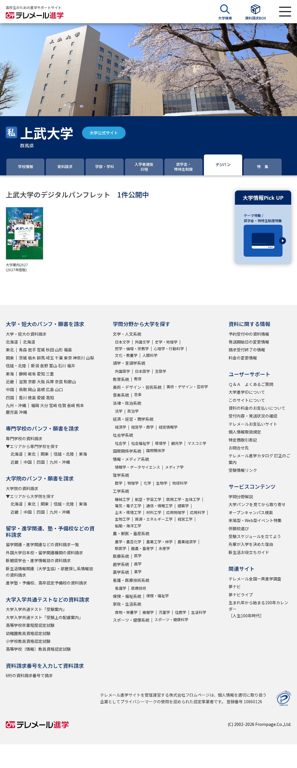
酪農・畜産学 (142, 548)
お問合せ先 (239, 448)
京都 (32, 381)
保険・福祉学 (157, 595)
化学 (147, 483)
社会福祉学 (140, 443)
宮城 (41, 349)
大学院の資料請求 (22, 488)
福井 (71, 365)
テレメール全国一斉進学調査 (255, 579)
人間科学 (149, 355)
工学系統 (121, 491)
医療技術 (138, 588)
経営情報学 (168, 427)
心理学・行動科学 (169, 348)
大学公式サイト (104, 133)
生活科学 (198, 612)
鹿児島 (12, 412)
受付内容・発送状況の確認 (253, 416)
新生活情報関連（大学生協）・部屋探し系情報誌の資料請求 (49, 572)
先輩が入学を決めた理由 (251, 544)
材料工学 (153, 512)
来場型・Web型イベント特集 (255, 520)
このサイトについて (247, 400)
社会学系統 (123, 435)
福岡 (35, 405)
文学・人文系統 (127, 334)
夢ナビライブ (241, 595)
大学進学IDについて (247, 392)
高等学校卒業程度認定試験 (30, 625)
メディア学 (174, 467)
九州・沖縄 (16, 405)
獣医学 (120, 548)
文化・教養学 (126, 355)
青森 (23, 349)
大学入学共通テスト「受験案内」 (36, 609)
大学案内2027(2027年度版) (17, 267)
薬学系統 (121, 572)
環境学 (160, 443)
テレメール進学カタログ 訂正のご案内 (259, 459)
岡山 (32, 389)
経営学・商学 (142, 427)
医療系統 (121, 556)
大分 (44, 405)
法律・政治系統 (127, 403)
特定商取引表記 (243, 440)
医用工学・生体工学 (183, 499)
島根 (41, 389)
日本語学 (142, 371)
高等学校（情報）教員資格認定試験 (38, 649)
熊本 (80, 405)
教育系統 (121, 379)
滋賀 (23, 381)
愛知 (41, 374)
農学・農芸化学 (128, 541)
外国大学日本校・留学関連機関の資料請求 (44, 552)
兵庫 (50, 381)
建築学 (183, 505)
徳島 (32, 397)
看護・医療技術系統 (131, 580)
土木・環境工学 (128, 512)
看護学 (120, 588)
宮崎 (53, 405)
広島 (50, 389)
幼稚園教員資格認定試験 (28, 633)
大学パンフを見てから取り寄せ (257, 504)
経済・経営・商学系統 (133, 419)
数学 (118, 483)
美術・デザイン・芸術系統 (137, 387)
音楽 (138, 394)
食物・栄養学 (126, 612)
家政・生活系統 (127, 604)
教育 (138, 379)
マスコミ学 (196, 443)
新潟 (35, 365)
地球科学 (179, 483)
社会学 (120, 443)
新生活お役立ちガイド (249, 552)
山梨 (90, 358)
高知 (50, 397)
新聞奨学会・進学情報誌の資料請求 (38, 560)
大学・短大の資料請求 (26, 334)
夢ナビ (235, 586)
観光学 (176, 443)
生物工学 (122, 519)
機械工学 (122, 499)
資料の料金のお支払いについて (257, 408)
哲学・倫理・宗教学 (132, 348)
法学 (118, 411)
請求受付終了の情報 (247, 349)
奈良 (59, 381)
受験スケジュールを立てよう (255, 536)
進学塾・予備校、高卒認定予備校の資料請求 (46, 583)
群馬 (41, 358)
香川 (23, 397)
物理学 (133, 483)
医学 (138, 555)
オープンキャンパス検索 (251, 512)
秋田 (50, 349)
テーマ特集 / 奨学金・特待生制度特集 (263, 218)
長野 (44, 365)
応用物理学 (175, 512)
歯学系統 (121, 564)
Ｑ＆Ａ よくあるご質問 (251, 384)
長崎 (71, 405)
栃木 (32, 358)
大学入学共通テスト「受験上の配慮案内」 (44, 617)
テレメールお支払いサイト (253, 424)
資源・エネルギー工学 (154, 519)
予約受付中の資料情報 (249, 334)
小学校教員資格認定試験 (28, 641)
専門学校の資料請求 (24, 438)
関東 (10, 358)
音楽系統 (121, 395)
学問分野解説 (241, 496)
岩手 (32, 349)
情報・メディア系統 (131, 459)
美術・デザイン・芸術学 (187, 386)
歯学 (138, 563)
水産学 (164, 548)
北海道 (12, 342)
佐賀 (62, 405)
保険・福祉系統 (127, 596)
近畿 (10, 381)
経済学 (120, 427)
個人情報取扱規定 (245, 432)
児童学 (164, 612)
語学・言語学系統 (129, 363)
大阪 (41, 381)
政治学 (133, 411)
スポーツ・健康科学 (171, 619)
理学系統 (121, 475)
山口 (59, 389)
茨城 (23, 358)
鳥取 (23, 389)
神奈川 (79, 358)
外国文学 (142, 342)
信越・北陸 (16, 365)
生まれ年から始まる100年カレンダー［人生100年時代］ (258, 609)
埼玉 (50, 358)
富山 (53, 365)
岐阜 (32, 374)
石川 (62, 365)
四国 (10, 397)
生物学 (161, 483)
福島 (68, 349)
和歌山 (70, 381)
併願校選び (239, 528)
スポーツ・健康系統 (131, 620)
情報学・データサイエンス (137, 467)
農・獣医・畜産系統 (131, 533)
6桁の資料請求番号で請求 (29, 675)
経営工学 (185, 519)
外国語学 (122, 371)
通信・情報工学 (159, 505)
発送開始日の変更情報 (249, 342)
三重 (50, 374)
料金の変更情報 (243, 358)
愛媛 (41, 397)
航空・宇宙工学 (148, 499)
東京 (68, 358)
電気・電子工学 (128, 505)
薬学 (138, 571)
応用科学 (197, 512)
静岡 (23, 374)
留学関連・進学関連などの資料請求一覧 (42, 544)
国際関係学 (155, 450)
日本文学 (122, 342)
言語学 (160, 371)
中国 (10, 389)
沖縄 (23, 412)
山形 (59, 349)
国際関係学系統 (127, 451)
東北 (10, 349)
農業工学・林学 (159, 541)
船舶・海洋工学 (128, 525)
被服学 (148, 612)
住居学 (180, 612)
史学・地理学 (166, 342)
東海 (10, 374)
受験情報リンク (243, 470)
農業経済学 (187, 541)
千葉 (59, 358)
